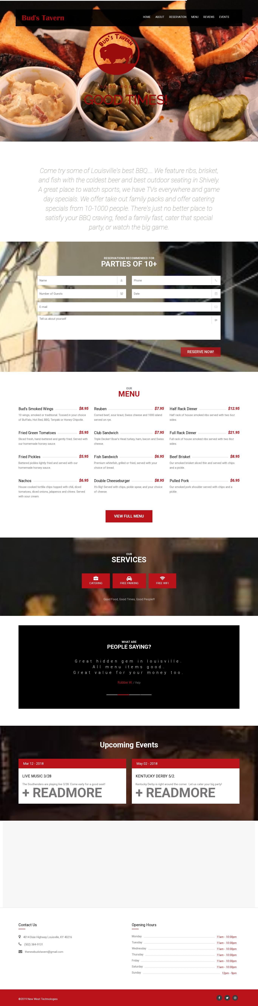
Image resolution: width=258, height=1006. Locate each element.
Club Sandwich (106, 433)
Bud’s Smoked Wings (36, 409)
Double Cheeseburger (112, 480)
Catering (95, 583)
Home (147, 16)
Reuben (100, 409)
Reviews (208, 16)
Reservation (177, 16)
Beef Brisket (180, 456)
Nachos (25, 480)
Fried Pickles (29, 456)
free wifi (162, 583)
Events (224, 16)
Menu (195, 16)
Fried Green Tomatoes (37, 433)
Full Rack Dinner (183, 433)
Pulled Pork (179, 480)
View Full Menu (129, 516)
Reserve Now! (200, 352)
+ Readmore (62, 792)
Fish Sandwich (106, 456)
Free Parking (129, 583)
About (159, 16)
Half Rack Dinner (183, 409)
